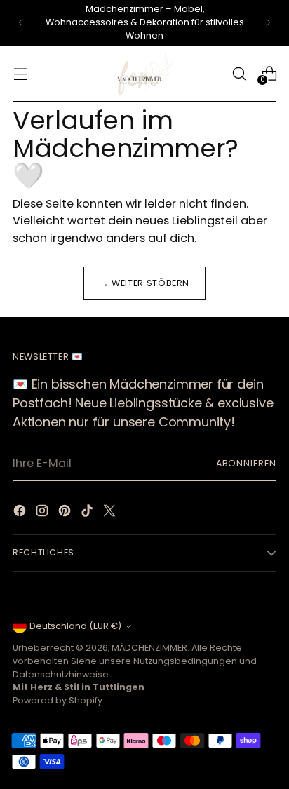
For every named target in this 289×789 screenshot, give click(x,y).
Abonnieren (246, 463)
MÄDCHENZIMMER (149, 648)
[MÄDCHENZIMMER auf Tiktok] (88, 513)
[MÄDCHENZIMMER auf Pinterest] (66, 513)
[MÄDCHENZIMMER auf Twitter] (110, 513)
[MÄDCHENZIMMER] (144, 73)
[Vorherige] (21, 23)
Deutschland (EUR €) (75, 626)
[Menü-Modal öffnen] (20, 73)
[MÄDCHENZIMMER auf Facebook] (21, 513)
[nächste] (268, 23)
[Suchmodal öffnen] (238, 73)
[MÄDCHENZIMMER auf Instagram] (43, 513)
